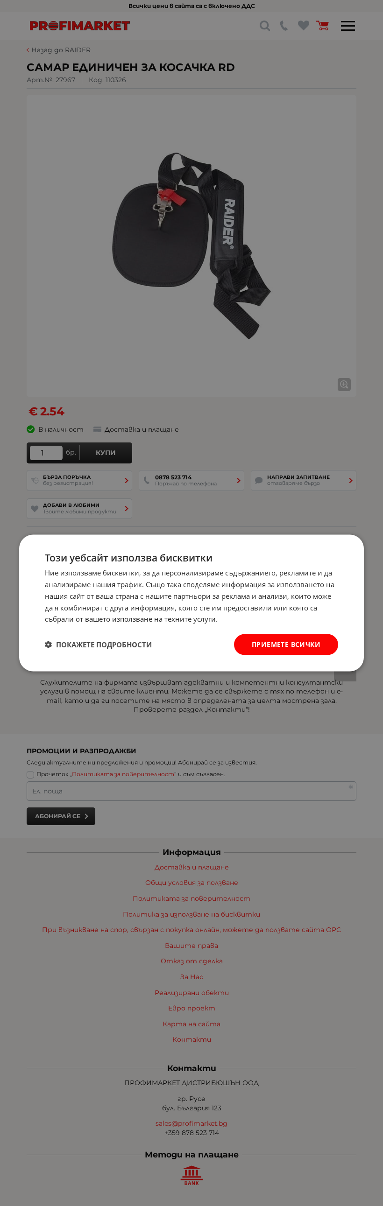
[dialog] (191, 603)
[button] (98, 644)
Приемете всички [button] (286, 644)
